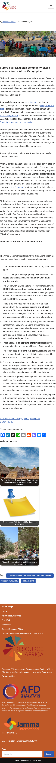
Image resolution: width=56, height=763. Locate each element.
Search (5, 749)
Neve (17, 760)
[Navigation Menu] (51, 6)
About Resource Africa (11, 616)
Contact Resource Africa (12, 629)
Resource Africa (8, 22)
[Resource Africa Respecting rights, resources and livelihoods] (10, 6)
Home (4, 611)
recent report (30, 102)
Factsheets (6, 625)
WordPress (36, 760)
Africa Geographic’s (9, 115)
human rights (28, 581)
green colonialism (9, 581)
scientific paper (16, 187)
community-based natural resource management (30, 575)
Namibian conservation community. (16, 122)
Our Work (6, 620)
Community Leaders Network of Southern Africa (22, 633)
